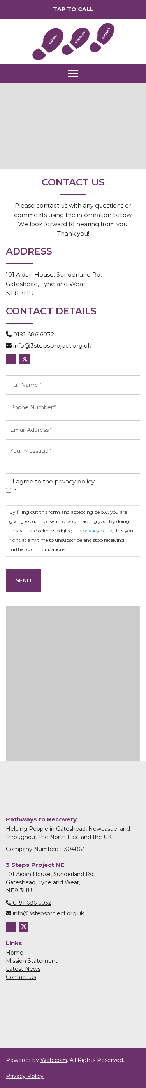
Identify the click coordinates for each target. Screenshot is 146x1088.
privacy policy (98, 531)
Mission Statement (32, 960)
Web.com (53, 1060)
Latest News (23, 968)
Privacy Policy (25, 1075)
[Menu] (73, 73)
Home (14, 952)
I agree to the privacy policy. (53, 486)
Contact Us (21, 977)
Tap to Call (73, 9)
